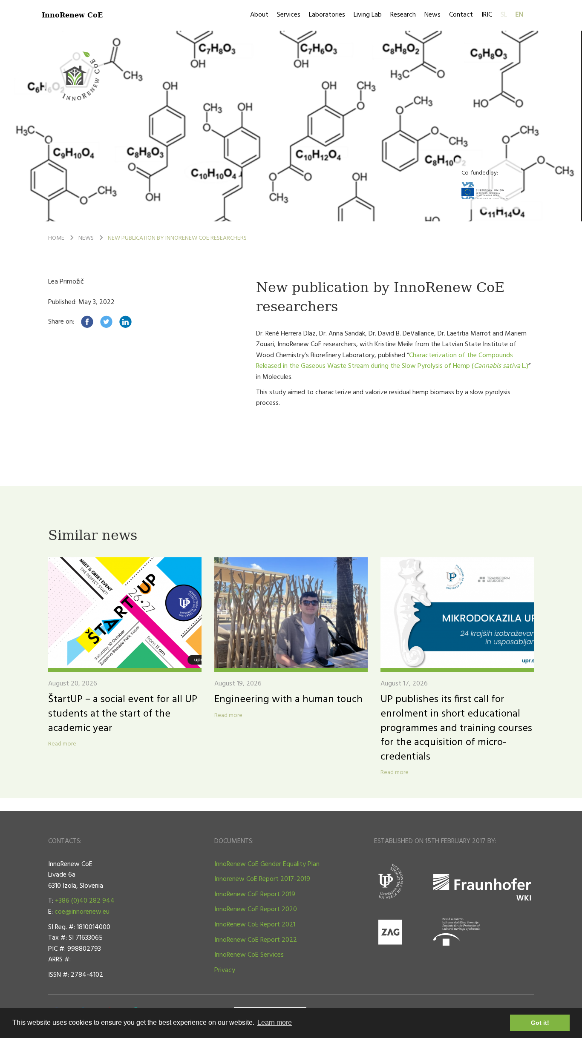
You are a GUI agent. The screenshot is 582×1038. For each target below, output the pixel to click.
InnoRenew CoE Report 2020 (255, 909)
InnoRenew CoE (72, 14)
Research (403, 14)
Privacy (224, 970)
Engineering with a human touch (288, 699)
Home (56, 238)
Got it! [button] (540, 1022)
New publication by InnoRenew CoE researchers (177, 238)
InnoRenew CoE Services (249, 955)
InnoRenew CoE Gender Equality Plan (267, 864)
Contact (461, 14)
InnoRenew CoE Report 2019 (254, 894)
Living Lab (368, 14)
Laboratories (327, 14)
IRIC (486, 14)
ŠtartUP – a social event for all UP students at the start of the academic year (122, 713)
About (259, 14)
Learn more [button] (274, 1022)
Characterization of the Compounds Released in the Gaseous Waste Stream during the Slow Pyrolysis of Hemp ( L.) (392, 361)
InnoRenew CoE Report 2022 (255, 940)
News (432, 14)
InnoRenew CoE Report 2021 (254, 924)
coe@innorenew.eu (82, 912)
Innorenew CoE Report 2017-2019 (262, 879)
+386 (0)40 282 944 (85, 900)
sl (504, 14)
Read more (62, 744)
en (519, 14)
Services (288, 14)
